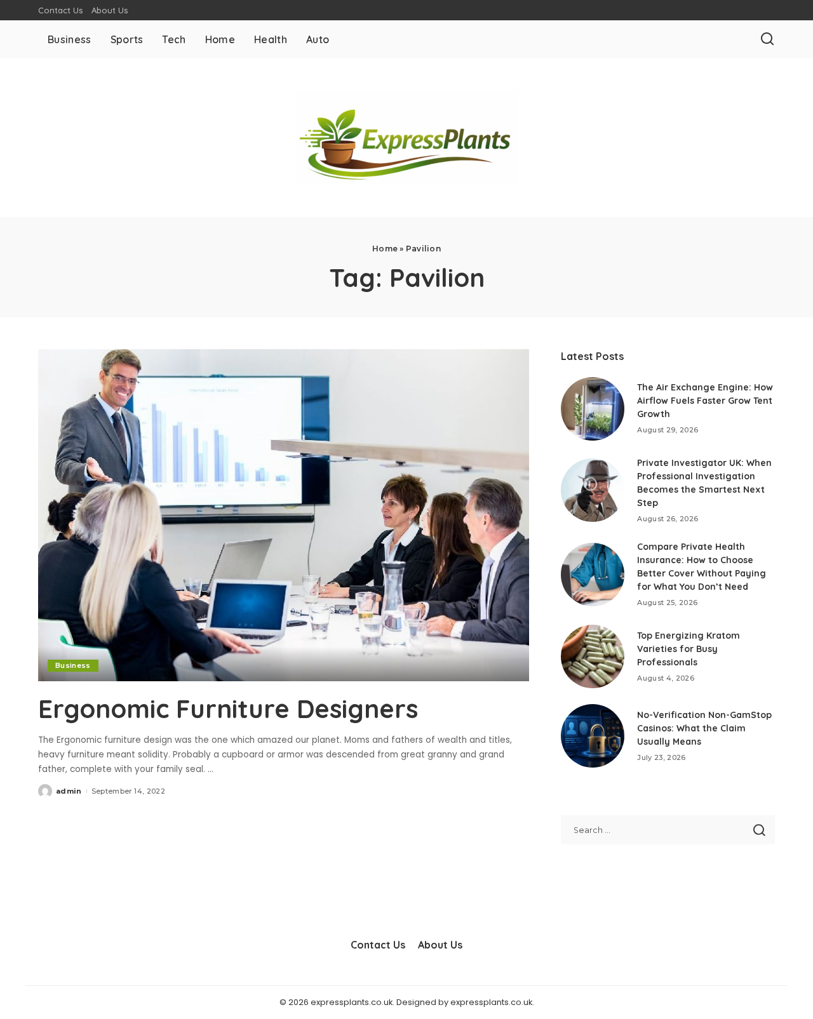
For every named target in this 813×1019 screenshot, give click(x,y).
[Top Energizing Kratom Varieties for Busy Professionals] (592, 656)
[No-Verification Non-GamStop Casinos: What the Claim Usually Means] (592, 736)
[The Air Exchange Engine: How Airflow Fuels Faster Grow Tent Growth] (592, 409)
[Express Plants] (406, 137)
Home (385, 248)
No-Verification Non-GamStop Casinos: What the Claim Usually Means (704, 728)
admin (69, 791)
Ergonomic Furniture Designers (228, 708)
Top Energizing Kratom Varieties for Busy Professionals (688, 649)
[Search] (767, 39)
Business (73, 665)
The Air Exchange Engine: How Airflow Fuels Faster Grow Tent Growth (705, 401)
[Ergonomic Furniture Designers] (283, 515)
